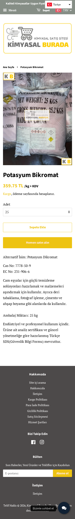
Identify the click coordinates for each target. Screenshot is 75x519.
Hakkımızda (37, 388)
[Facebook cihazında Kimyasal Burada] (33, 443)
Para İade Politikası (37, 405)
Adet (6, 204)
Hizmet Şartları (37, 422)
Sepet (46, 10)
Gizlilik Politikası (37, 411)
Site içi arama (37, 382)
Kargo (7, 194)
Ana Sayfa (8, 67)
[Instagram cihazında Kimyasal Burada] (42, 443)
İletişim (37, 394)
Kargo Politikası (37, 399)
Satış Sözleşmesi (37, 416)
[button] (58, 4)
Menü (12, 10)
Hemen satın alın (37, 242)
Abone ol (62, 473)
